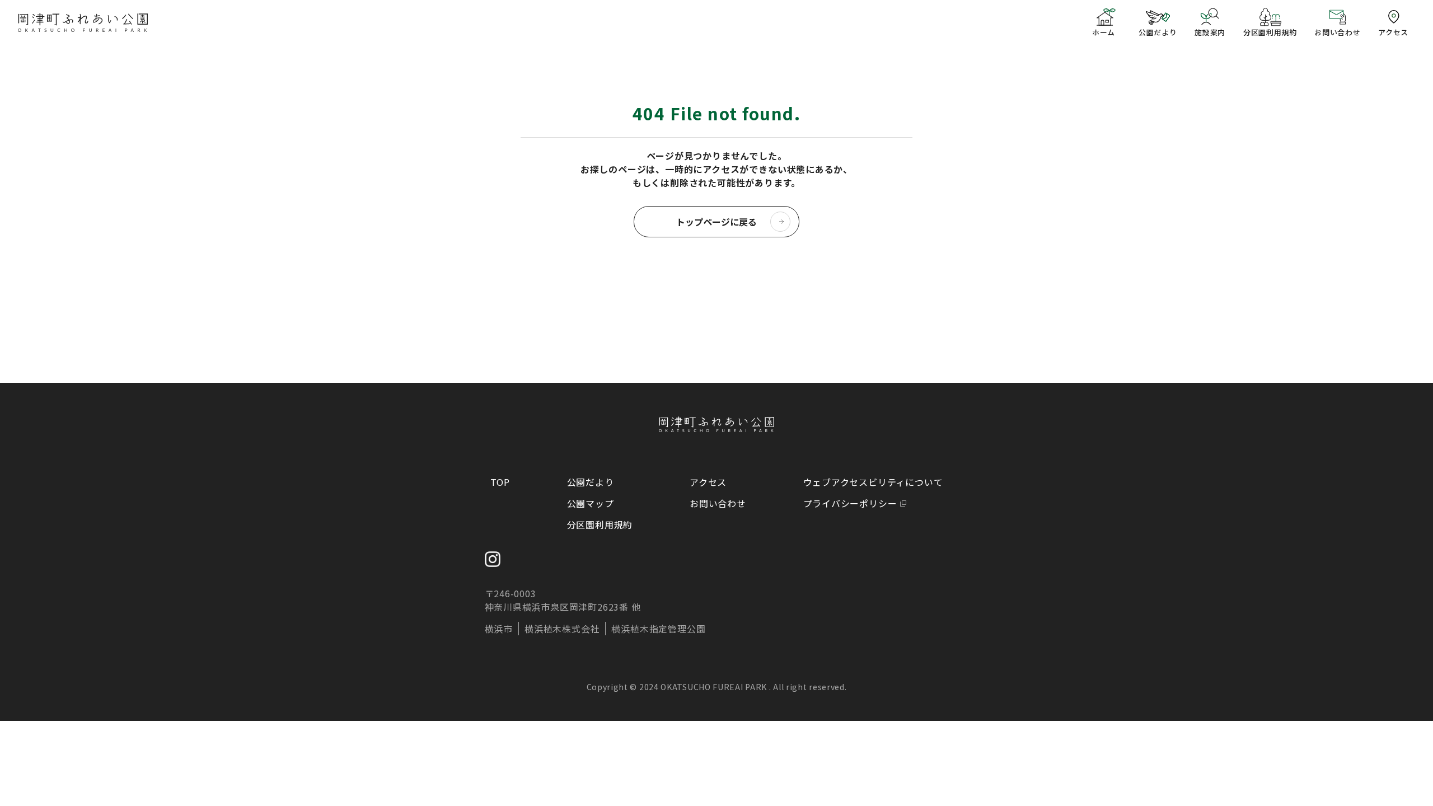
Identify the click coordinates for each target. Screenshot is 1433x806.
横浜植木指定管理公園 (658, 628)
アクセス (708, 482)
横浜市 (499, 628)
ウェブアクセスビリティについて (873, 482)
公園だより (590, 482)
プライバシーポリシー (850, 503)
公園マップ (590, 503)
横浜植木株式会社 (562, 628)
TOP (500, 482)
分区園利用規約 (600, 524)
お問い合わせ (718, 503)
